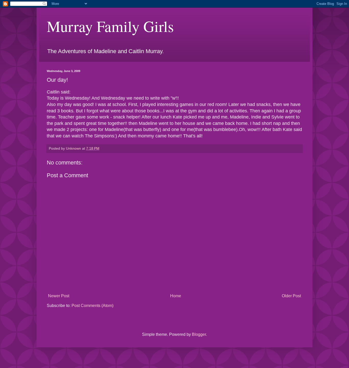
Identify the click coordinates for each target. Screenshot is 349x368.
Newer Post (58, 296)
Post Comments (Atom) (92, 305)
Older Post (291, 296)
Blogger (199, 334)
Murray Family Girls (110, 26)
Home (175, 296)
